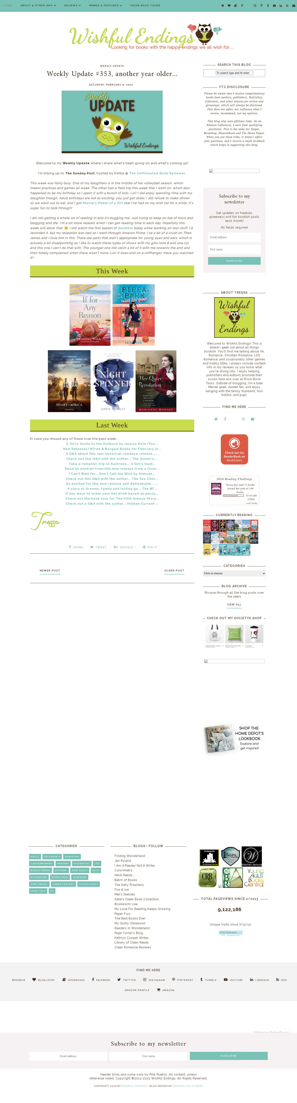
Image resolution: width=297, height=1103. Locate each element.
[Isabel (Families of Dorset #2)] (246, 542)
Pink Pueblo (158, 1074)
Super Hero (60, 877)
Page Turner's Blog (129, 933)
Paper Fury (123, 913)
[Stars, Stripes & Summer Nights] (231, 530)
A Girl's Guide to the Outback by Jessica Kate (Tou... (112, 444)
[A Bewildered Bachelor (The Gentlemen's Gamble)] (246, 530)
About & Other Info (37, 5)
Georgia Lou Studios (188, 1086)
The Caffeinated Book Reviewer (157, 173)
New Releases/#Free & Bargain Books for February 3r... (112, 449)
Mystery (61, 870)
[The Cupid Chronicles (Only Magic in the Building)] (246, 554)
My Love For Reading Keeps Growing (143, 909)
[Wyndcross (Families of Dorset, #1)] (238, 542)
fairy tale (38, 891)
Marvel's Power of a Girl (103, 203)
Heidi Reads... (125, 875)
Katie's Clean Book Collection (137, 899)
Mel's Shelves (125, 894)
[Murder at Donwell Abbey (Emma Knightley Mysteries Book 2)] (215, 542)
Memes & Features (104, 5)
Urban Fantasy (63, 884)
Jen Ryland (123, 860)
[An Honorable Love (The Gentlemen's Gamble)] (238, 530)
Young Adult (88, 884)
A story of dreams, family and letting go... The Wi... (112, 489)
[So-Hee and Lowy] (215, 552)
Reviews (71, 5)
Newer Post (50, 570)
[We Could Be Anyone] (223, 530)
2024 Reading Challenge (234, 479)
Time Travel (39, 884)
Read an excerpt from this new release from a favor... (112, 469)
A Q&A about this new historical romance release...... (112, 454)
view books (252, 503)
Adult (35, 857)
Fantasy (63, 863)
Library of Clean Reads (132, 942)
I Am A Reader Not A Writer (135, 865)
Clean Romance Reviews (133, 947)
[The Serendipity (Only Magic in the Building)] (238, 554)
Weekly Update (112, 66)
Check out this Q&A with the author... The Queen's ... (112, 459)
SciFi (95, 870)
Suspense (80, 877)
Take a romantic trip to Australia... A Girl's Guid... (112, 464)
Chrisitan (72, 857)
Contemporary (42, 863)
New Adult (80, 870)
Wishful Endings (134, 1086)
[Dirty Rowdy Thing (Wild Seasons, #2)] (207, 530)
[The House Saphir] (207, 542)
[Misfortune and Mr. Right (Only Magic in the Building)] (223, 554)
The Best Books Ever (130, 918)
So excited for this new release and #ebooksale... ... (112, 483)
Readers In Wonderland (132, 928)
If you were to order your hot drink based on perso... (112, 493)
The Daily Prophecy (129, 884)
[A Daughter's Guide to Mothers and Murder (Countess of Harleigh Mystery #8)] (207, 554)
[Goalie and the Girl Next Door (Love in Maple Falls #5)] (223, 542)
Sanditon (125, 228)
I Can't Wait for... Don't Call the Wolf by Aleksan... (112, 474)
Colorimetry (124, 870)
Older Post (174, 570)
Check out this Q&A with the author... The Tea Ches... (112, 479)
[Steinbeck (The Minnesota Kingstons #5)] (254, 542)
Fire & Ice (122, 889)
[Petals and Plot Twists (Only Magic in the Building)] (231, 554)
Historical (82, 863)
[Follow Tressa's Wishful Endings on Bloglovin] (231, 935)
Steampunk (39, 877)
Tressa (229, 484)
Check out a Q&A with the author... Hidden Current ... (112, 503)
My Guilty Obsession (130, 923)
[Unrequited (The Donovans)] (231, 542)
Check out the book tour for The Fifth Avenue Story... (112, 498)
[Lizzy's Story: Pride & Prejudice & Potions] (215, 530)
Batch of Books (126, 880)
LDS (97, 863)
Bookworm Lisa (126, 904)
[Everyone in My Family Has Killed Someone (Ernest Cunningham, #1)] (254, 530)
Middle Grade (40, 870)
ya (52, 891)
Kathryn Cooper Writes (132, 937)
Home (8, 5)
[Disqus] (112, 640)
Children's (52, 857)
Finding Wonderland (130, 856)
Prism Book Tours (146, 5)
